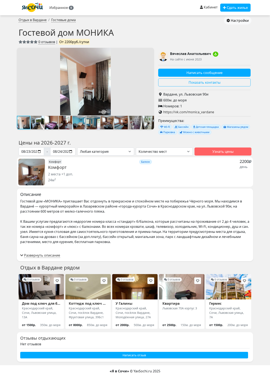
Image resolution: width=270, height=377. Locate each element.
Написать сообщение (204, 72)
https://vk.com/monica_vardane (188, 112)
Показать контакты (204, 82)
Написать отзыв (134, 355)
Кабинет (210, 7)
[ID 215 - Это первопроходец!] (215, 54)
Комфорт (57, 167)
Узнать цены (223, 151)
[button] (61, 8)
